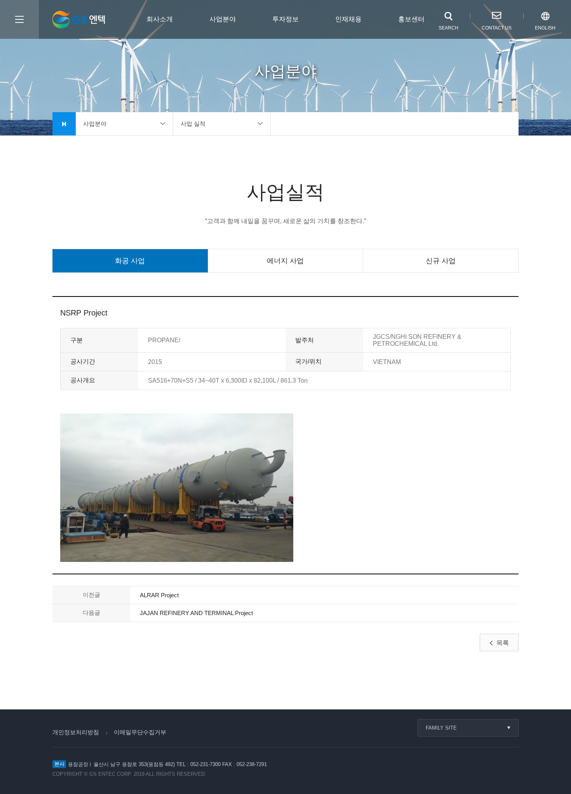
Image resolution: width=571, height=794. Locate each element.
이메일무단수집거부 (140, 732)
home (64, 123)
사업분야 (222, 19)
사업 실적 (193, 123)
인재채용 (348, 19)
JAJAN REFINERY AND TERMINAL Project (196, 613)
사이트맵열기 (19, 19)
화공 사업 (130, 261)
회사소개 (159, 19)
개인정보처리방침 (75, 732)
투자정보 (285, 19)
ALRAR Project (159, 595)
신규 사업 (441, 261)
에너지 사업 (285, 261)
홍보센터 (411, 19)
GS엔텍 (78, 19)
